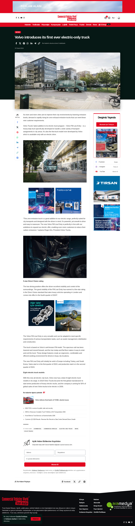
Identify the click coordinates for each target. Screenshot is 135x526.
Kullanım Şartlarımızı (38, 470)
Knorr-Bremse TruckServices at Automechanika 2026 (40, 415)
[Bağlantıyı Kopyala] (39, 43)
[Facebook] (16, 17)
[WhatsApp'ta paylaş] (27, 43)
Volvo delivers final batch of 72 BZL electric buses (52, 400)
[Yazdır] (17, 157)
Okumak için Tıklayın (106, 124)
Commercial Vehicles (50, 428)
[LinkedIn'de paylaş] (31, 43)
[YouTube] (21, 17)
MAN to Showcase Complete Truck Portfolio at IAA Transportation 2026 (45, 412)
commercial (37, 428)
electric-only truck (65, 428)
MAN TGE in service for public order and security (39, 408)
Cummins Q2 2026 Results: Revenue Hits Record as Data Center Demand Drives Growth (50, 419)
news (76, 428)
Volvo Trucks (28, 431)
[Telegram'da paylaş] (35, 43)
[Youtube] (106, 171)
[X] (18, 17)
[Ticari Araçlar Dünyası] (67, 18)
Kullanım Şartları (11, 519)
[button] (36, 519)
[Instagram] (24, 17)
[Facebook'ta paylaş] (16, 43)
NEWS (18, 32)
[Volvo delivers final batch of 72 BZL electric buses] (28, 400)
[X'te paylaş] (20, 43)
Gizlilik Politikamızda (61, 470)
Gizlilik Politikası (21, 516)
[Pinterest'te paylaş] (23, 43)
